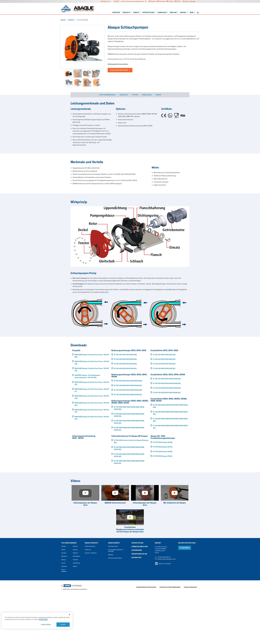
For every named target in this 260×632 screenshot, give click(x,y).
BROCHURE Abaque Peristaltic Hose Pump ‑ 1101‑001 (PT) (92, 411)
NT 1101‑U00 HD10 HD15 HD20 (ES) (125, 368)
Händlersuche (105, 1)
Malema (75, 546)
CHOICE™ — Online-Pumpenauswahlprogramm (129, 1)
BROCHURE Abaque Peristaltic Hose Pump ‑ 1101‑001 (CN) (92, 397)
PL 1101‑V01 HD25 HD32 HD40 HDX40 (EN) (167, 379)
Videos (158, 95)
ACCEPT (63, 624)
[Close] (69, 614)
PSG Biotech (76, 556)
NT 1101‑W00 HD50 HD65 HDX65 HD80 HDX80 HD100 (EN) (129, 408)
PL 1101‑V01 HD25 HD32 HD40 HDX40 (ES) (166, 392)
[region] (37, 620)
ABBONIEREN (185, 548)
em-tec (63, 563)
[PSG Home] (66, 8)
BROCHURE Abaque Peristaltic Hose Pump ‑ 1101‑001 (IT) (92, 390)
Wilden (75, 566)
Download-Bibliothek (140, 546)
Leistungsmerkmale (107, 95)
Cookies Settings (46, 624)
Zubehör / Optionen (91, 553)
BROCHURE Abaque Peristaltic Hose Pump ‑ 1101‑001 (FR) (92, 369)
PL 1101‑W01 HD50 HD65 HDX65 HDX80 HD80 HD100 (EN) (170, 406)
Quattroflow (76, 563)
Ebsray (63, 560)
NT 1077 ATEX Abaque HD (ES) (162, 456)
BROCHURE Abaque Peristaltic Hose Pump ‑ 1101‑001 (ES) (92, 383)
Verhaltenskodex (190, 587)
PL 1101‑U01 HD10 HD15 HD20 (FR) (164, 359)
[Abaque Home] (85, 8)
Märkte (136, 12)
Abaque (63, 20)
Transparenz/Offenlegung (146, 587)
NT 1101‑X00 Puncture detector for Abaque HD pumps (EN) (131, 441)
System (135, 95)
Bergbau (110, 555)
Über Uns (173, 12)
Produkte (126, 12)
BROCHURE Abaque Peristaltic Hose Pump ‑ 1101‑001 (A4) (92, 362)
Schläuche (88, 550)
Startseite (116, 12)
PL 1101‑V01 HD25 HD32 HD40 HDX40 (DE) (167, 388)
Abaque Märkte (114, 543)
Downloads (162, 12)
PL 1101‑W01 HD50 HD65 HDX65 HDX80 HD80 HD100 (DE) (170, 420)
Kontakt (183, 12)
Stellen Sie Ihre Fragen (119, 70)
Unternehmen (137, 550)
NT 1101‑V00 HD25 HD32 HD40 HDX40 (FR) (128, 385)
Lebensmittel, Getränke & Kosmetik (115, 550)
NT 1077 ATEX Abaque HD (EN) (162, 442)
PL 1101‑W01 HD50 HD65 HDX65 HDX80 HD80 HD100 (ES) (170, 426)
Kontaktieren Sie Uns (139, 554)
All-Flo (63, 550)
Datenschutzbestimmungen (170, 587)
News (192, 12)
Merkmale (124, 95)
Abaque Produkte (91, 543)
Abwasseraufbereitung (115, 558)
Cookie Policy (43, 619)
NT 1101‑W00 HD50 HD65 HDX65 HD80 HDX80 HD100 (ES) (129, 428)
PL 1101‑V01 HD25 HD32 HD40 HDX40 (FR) (166, 383)
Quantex (75, 560)
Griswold (64, 566)
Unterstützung (148, 12)
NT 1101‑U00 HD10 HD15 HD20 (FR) (125, 359)
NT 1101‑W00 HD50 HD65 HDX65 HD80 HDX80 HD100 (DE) (129, 422)
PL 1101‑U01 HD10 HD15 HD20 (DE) (164, 364)
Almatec (63, 553)
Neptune (75, 553)
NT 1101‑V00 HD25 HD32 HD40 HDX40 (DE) (128, 390)
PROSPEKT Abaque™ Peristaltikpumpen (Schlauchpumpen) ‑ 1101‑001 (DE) (87, 376)
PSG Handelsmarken (68, 543)
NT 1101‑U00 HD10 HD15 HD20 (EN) (125, 354)
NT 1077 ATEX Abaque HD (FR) (162, 447)
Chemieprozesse (113, 546)
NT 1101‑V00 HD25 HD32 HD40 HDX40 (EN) (128, 381)
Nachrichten (136, 557)
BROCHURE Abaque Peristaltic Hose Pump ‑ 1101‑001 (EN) (92, 355)
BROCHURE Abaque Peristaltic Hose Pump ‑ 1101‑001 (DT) (92, 417)
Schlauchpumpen (82, 20)
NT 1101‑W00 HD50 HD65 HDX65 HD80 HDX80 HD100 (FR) (129, 415)
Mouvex (75, 550)
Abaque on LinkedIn (165, 564)
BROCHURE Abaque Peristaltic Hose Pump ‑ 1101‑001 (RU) (92, 404)
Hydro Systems (63, 570)
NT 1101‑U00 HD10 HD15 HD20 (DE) (125, 364)
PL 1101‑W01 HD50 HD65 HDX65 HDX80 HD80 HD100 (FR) (170, 413)
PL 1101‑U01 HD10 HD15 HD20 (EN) (164, 354)
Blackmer (64, 556)
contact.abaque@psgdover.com (166, 559)
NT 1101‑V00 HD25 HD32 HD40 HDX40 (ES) (128, 394)
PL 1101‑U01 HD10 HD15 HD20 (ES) (164, 368)
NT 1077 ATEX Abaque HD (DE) (162, 451)
